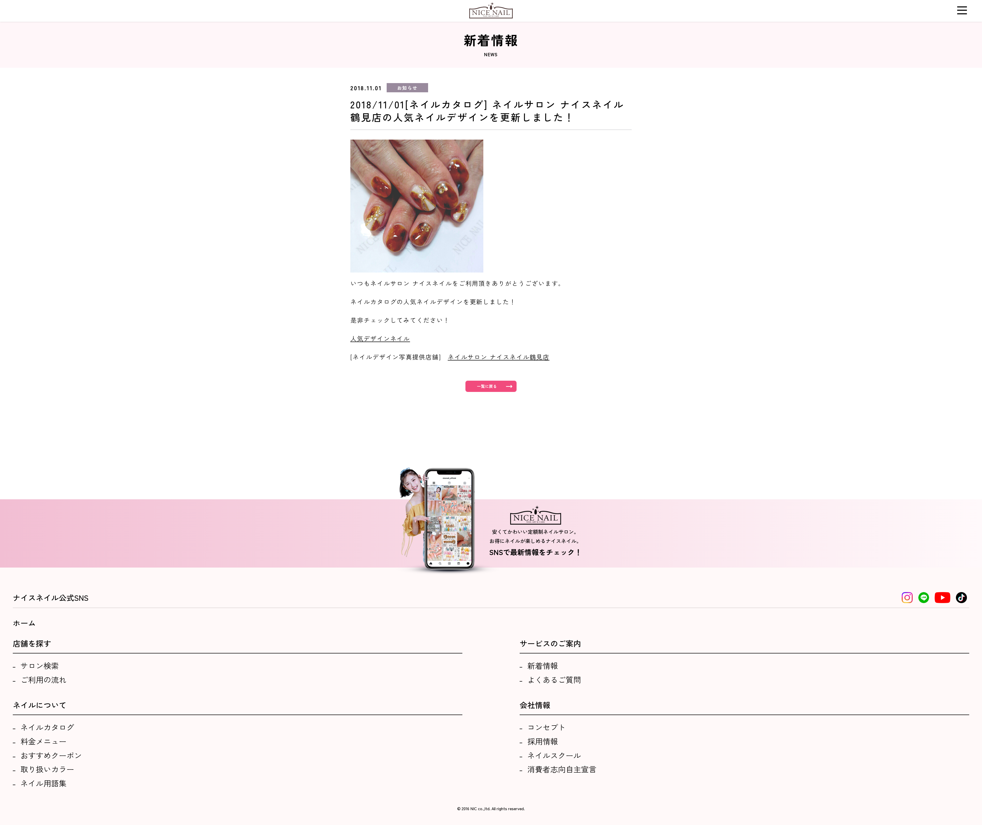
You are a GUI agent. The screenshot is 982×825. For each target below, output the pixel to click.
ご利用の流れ (43, 679)
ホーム (24, 622)
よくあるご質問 (554, 679)
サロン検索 (39, 665)
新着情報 (542, 665)
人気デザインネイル (380, 338)
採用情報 (542, 741)
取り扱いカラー (47, 769)
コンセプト (546, 727)
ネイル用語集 (43, 783)
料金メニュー (43, 741)
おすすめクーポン (51, 755)
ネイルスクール (554, 755)
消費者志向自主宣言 (561, 769)
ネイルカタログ (47, 727)
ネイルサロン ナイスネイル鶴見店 (499, 356)
